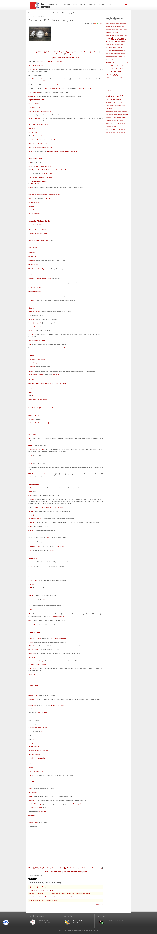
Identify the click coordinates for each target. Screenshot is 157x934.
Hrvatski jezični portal (34, 323)
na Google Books (34, 183)
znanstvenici (122, 123)
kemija (62, 507)
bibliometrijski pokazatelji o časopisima (114, 29)
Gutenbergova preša (34, 754)
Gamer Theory (32, 363)
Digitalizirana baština (77, 52)
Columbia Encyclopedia (35, 291)
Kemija (115, 65)
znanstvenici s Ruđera (111, 126)
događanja (118, 38)
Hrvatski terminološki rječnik (36, 340)
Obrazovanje (60, 54)
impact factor (109, 56)
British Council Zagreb (34, 546)
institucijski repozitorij (117, 56)
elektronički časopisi (111, 47)
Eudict (30, 315)
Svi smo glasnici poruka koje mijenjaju (42, 890)
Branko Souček (32, 69)
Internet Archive (32, 210)
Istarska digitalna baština (35, 158)
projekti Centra (118, 105)
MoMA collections (33, 202)
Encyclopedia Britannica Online (37, 287)
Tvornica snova (32, 674)
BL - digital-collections (34, 103)
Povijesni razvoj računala (54, 61)
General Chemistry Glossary (36, 327)
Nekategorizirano (46, 13)
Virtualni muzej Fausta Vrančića (53, 85)
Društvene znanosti (111, 41)
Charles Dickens (42, 399)
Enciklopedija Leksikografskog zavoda (39, 278)
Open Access (109, 81)
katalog (107, 65)
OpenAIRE (115, 81)
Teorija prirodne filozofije (35, 375)
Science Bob (32, 705)
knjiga (118, 65)
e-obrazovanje (48, 542)
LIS (119, 74)
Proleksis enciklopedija (35, 283)
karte (127, 62)
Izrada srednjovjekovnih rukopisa (38, 750)
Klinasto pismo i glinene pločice (37, 728)
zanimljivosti (109, 123)
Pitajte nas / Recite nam (114, 923)
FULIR (30, 566)
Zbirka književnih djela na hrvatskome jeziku (41, 408)
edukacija (123, 41)
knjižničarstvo (122, 68)
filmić (39, 724)
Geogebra (31, 511)
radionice (119, 108)
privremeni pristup (110, 102)
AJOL (30, 445)
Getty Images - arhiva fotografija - (38, 195)
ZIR (29, 606)
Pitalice (55, 58)
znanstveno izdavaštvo (113, 129)
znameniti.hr (32, 96)
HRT (39, 713)
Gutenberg (48, 383)
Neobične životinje (60, 638)
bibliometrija (109, 26)
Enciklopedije (61, 52)
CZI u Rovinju (77, 923)
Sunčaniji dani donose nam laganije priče (43, 900)
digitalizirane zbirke (37, 136)
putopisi (124, 105)
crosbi (125, 35)
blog (118, 35)
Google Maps (32, 252)
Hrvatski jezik (77, 804)
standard (108, 117)
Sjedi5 (30, 804)
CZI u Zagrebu (77, 920)
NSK (121, 77)
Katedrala (31, 206)
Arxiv (29, 573)
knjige (122, 65)
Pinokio (52, 638)
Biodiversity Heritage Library (36, 359)
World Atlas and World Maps (36, 269)
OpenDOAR (31, 625)
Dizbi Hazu (31, 128)
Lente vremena (41, 61)
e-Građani (31, 764)
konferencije (108, 74)
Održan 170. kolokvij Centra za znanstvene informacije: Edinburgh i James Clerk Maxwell (59, 893)
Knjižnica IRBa (114, 68)
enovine (120, 47)
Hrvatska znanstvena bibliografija (38, 240)
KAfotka (30, 198)
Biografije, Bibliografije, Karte (40, 52)
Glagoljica (31, 151)
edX (56, 550)
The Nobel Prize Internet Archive (37, 233)
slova (34, 735)
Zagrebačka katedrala (54, 195)
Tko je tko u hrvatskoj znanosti (37, 229)
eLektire (30, 371)
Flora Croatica (32, 132)
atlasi (117, 23)
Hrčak (30, 438)
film (42, 731)
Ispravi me (31, 319)
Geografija (31, 515)
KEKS (111, 65)
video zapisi (36, 709)
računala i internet (117, 111)
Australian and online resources (43, 474)
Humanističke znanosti (119, 53)
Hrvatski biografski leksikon (36, 225)
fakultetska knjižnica (117, 50)
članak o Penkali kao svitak (42, 81)
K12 (29, 550)
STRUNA (31, 334)
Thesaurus (38, 311)
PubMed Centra (33, 580)
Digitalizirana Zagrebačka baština (38, 143)
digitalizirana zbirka (46, 173)
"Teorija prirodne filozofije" (39, 181)
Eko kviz (44, 664)
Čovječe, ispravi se (33, 649)
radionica (114, 108)
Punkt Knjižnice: (57, 33)
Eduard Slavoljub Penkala (36, 79)
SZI (115, 117)
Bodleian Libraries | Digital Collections (39, 111)
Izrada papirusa (32, 743)
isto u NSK (56, 375)
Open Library (32, 399)
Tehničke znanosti (121, 117)
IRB (124, 56)
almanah (107, 23)
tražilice (122, 120)
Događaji (53, 140)
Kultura (85, 872)
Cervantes (31, 379)
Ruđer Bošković (46, 170)
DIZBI (44, 600)
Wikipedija (31, 300)
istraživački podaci (110, 59)
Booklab (121, 35)
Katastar (30, 767)
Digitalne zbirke (36, 170)
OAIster (30, 620)
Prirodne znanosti (115, 99)
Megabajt (31, 330)
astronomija (37, 507)
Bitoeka (30, 642)
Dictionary (31, 311)
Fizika (107, 53)
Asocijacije (31, 815)
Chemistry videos (33, 695)
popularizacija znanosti (123, 90)
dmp (109, 38)
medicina (108, 77)
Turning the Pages (35, 107)
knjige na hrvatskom (69, 646)
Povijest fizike (32, 522)
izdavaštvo (117, 59)
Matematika (123, 74)
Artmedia (31, 785)
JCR (113, 62)
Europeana (31, 115)
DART (30, 588)
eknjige (107, 44)
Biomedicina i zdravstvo (112, 32)
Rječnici (96, 52)
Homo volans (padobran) (84, 88)
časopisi (123, 129)
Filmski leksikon (33, 248)
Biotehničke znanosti (111, 35)
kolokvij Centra (116, 72)
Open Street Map (33, 264)
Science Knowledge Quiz (35, 807)
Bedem (48, 198)
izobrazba (109, 63)
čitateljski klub (112, 132)
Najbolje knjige (32, 423)
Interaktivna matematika (35, 519)
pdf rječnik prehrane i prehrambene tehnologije (56, 348)
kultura (115, 75)
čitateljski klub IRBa (121, 132)
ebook (119, 41)
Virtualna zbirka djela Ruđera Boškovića (40, 177)
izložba (122, 59)
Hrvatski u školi (32, 792)
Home (37, 13)
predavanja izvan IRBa (111, 93)
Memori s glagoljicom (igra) (68, 151)
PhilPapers (31, 584)
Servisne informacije (64, 58)
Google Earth (32, 256)
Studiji (30, 526)
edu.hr (30, 491)
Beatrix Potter (40, 383)
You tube (44, 713)
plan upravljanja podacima (111, 90)
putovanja (109, 108)
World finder (31, 775)
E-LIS (30, 576)
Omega (48, 537)
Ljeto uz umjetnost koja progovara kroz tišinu (44, 887)
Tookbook (31, 419)
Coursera (51, 550)
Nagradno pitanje (33, 822)
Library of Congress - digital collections (39, 166)
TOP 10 (30, 403)
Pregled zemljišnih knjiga (35, 771)
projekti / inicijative (110, 105)
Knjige (68, 52)
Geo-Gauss (31, 261)
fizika (43, 507)
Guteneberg (31, 383)
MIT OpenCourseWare (59, 546)
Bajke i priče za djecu (34, 638)
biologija (48, 507)
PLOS (30, 463)
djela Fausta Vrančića (48, 88)
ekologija (112, 44)
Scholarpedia (32, 296)
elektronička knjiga (119, 44)
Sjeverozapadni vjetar (44, 423)
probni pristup (119, 102)
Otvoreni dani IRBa (119, 84)
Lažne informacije (76, 872)
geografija (56, 507)
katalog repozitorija (58, 616)
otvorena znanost (110, 84)
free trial (111, 53)
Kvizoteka (31, 800)
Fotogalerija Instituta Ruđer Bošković (39, 140)
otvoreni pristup (110, 87)
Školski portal (42, 811)
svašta (111, 117)
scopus (115, 114)
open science (122, 81)
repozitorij (124, 111)
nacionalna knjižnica (115, 77)
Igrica (30, 788)
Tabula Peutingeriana (34, 118)
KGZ (29, 162)
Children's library (33, 646)
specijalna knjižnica (123, 114)
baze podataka (123, 23)
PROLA (30, 467)
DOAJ (30, 456)
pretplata (108, 99)
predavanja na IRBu (115, 96)
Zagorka (30, 187)
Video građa (75, 58)
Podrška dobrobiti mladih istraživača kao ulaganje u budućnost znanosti (53, 897)
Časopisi (53, 52)
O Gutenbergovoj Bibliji (61, 383)
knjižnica (108, 68)
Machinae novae (61, 88)
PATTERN (118, 86)
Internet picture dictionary (35, 661)
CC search (31, 562)
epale (30, 495)
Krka (66, 170)
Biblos (37, 415)
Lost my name (32, 657)
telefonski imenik (116, 120)
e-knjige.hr (31, 366)
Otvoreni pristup (70, 54)
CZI (106, 38)
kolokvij (107, 71)
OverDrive (31, 415)
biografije (126, 29)
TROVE (30, 474)
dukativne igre (38, 804)
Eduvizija (31, 499)
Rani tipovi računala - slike (36, 65)
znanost (116, 123)
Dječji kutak (31, 653)
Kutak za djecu (88, 52)
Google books (32, 388)
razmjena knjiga (109, 111)
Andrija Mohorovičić (34, 92)
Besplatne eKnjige (37, 396)
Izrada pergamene (33, 746)
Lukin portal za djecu (34, 664)
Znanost (30, 530)
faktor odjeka (109, 50)
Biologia (30, 488)
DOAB (30, 392)
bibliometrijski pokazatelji (118, 26)
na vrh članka (99, 904)
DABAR (30, 595)
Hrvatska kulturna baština (35, 155)
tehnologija (108, 120)
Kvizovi (30, 796)
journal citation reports (120, 62)
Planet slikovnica (33, 668)
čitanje (107, 132)
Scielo (30, 460)
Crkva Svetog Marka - (59, 170)
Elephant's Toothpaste (57, 705)
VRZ (29, 344)
